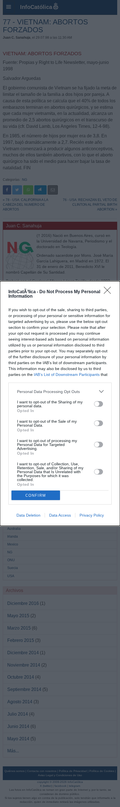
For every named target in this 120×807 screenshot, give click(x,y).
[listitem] (60, 391)
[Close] (109, 292)
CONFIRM (35, 495)
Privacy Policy (92, 515)
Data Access (60, 515)
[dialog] (60, 403)
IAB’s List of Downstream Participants (67, 374)
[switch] (98, 404)
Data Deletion (28, 515)
